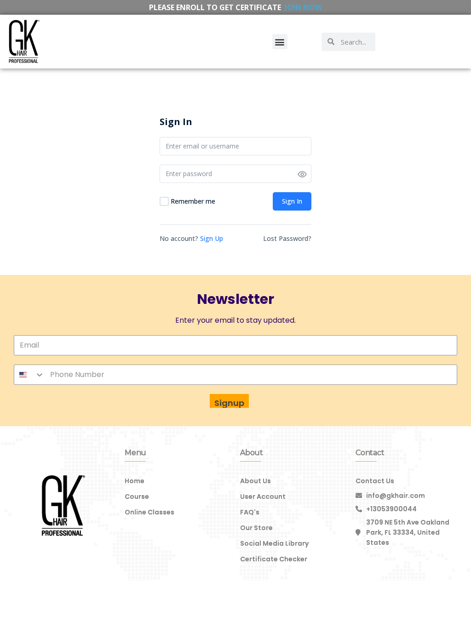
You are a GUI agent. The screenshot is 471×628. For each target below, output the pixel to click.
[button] (279, 41)
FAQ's (249, 512)
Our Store (256, 527)
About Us (255, 480)
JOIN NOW (303, 7)
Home (134, 480)
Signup (229, 403)
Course (137, 496)
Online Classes (149, 512)
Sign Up (211, 238)
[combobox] (29, 374)
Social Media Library (274, 543)
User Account (263, 496)
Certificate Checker (273, 559)
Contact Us (375, 480)
